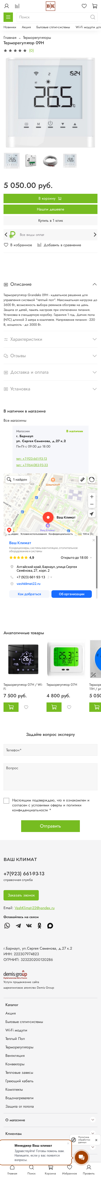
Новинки (10, 27)
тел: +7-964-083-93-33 (32, 465)
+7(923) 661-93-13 (24, 873)
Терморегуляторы (37, 37)
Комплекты (14, 1089)
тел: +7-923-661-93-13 (31, 458)
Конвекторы (14, 1064)
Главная (10, 37)
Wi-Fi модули (16, 1030)
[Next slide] (91, 234)
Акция (26, 27)
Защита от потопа (19, 1106)
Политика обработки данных (84, 1140)
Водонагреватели (19, 1098)
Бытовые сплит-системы (53, 27)
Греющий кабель (19, 1081)
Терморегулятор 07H (62, 684)
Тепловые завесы (19, 1072)
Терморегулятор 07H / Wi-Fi (23, 686)
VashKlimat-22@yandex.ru (34, 908)
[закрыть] (96, 1139)
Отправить (50, 826)
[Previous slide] (9, 234)
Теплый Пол (15, 1038)
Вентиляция (15, 1055)
